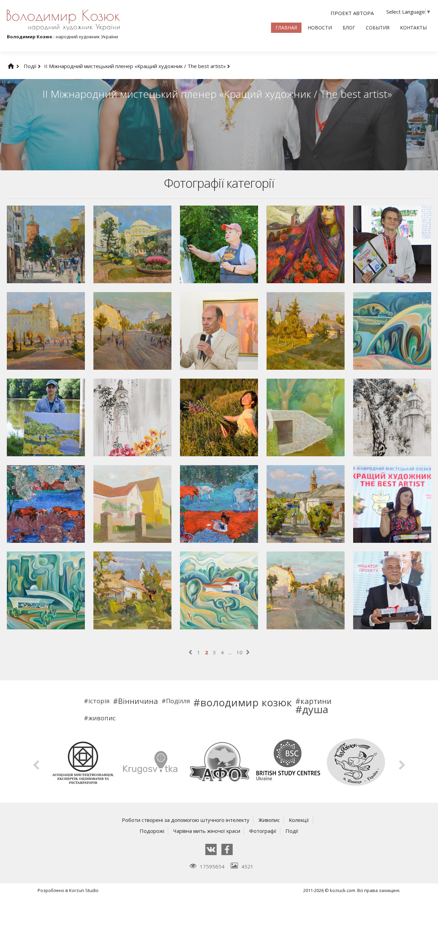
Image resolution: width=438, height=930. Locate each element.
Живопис (269, 819)
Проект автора (352, 13)
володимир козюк (246, 702)
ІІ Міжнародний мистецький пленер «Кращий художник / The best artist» (135, 66)
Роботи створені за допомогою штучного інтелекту (185, 819)
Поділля (178, 700)
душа (315, 709)
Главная (286, 27)
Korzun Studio (84, 890)
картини (316, 700)
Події (31, 66)
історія (99, 700)
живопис (102, 718)
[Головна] (17, 66)
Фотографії (262, 830)
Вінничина (138, 700)
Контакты (413, 27)
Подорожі (152, 830)
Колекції (299, 819)
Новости (320, 27)
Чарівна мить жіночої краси (206, 830)
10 (239, 652)
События (377, 27)
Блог (349, 27)
